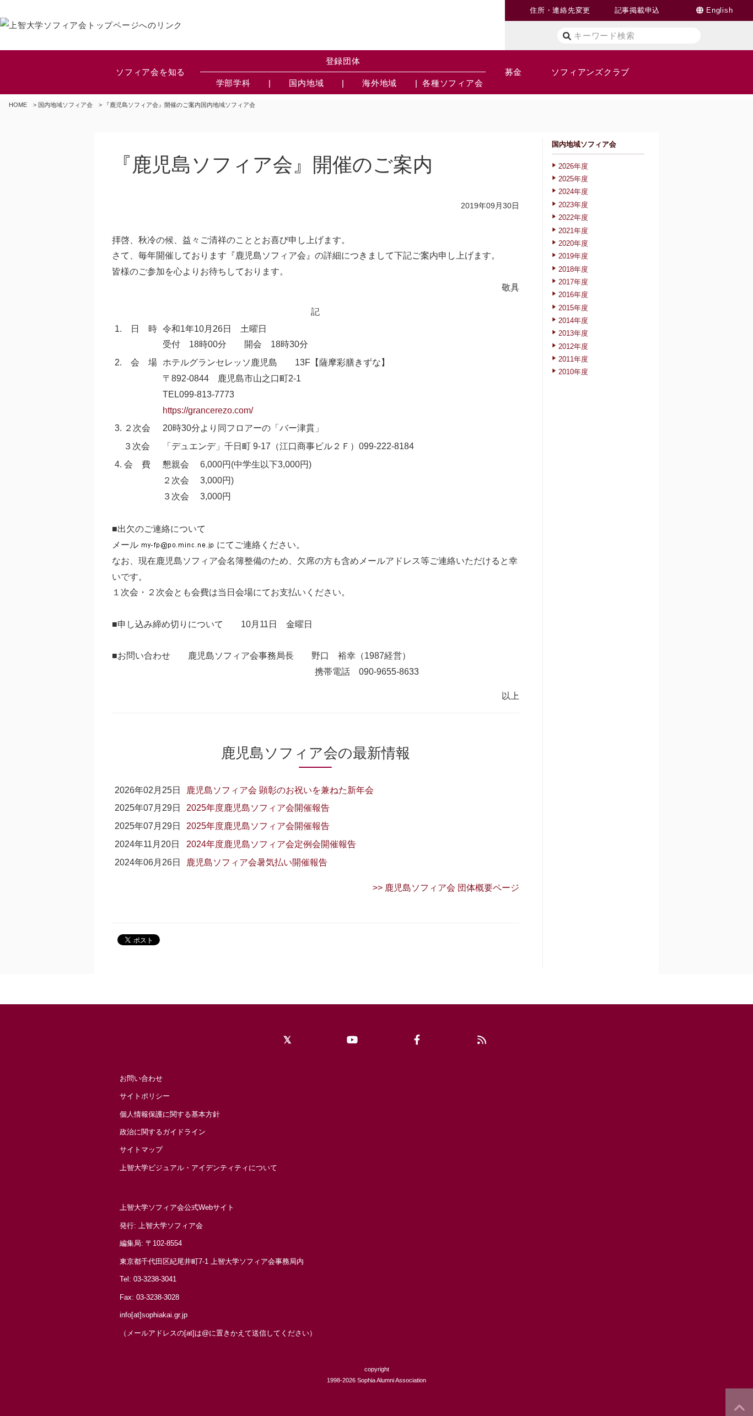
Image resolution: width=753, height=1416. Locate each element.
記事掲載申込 (637, 10)
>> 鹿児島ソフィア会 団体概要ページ (446, 887)
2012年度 (573, 346)
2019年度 (573, 256)
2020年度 (573, 243)
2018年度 (573, 269)
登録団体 (343, 61)
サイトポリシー (145, 1096)
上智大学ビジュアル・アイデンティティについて (198, 1168)
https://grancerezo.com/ (208, 410)
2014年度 (573, 320)
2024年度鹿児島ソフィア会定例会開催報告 (271, 844)
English (719, 10)
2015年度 (573, 308)
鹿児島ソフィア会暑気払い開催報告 (256, 862)
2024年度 (573, 191)
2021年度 (573, 231)
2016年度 (573, 294)
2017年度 (573, 282)
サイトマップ (141, 1149)
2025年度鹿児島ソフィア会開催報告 (258, 807)
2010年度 (573, 372)
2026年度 (573, 166)
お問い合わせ (141, 1078)
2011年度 (573, 359)
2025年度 (573, 179)
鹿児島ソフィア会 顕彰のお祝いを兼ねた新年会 (280, 790)
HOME (18, 104)
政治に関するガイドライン (163, 1132)
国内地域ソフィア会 (65, 104)
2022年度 (573, 217)
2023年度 (573, 205)
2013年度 (573, 333)
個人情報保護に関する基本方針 (170, 1114)
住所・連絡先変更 (560, 10)
